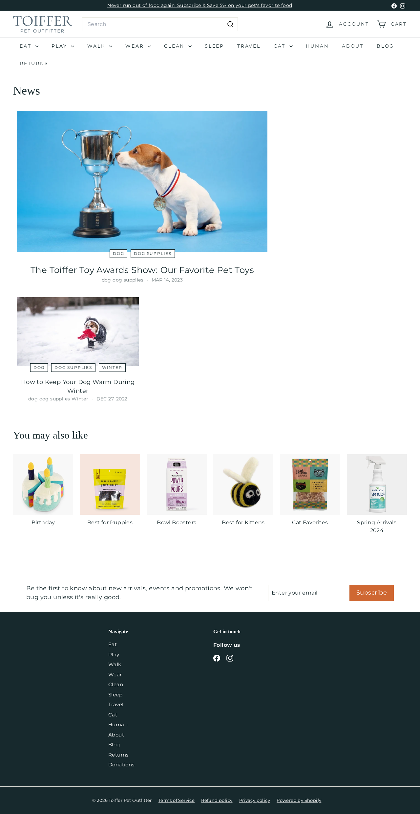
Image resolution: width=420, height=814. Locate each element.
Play (60, 46)
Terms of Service (176, 800)
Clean (175, 46)
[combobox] (160, 24)
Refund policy (216, 800)
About (353, 46)
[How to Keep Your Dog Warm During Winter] (78, 331)
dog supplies (153, 253)
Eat (26, 46)
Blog (385, 46)
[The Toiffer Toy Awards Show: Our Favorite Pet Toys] (142, 181)
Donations (121, 764)
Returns (34, 63)
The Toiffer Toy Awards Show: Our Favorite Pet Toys (142, 270)
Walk (97, 46)
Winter (112, 367)
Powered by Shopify (299, 800)
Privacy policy (254, 800)
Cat (281, 46)
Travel (249, 46)
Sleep (214, 46)
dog (118, 253)
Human (317, 46)
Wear (135, 46)
